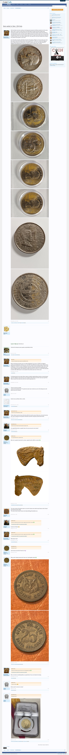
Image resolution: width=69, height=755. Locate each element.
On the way (53, 19)
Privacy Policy (64, 753)
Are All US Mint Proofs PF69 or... (56, 14)
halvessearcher (6, 405)
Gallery (17, 4)
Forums (9, 4)
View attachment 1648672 (23, 524)
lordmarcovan (54, 35)
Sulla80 (53, 40)
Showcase (21, 4)
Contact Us (57, 752)
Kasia (4, 354)
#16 (48, 688)
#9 (48, 503)
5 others (22, 322)
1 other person (25, 741)
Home (5, 4)
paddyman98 (54, 25)
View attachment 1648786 (23, 672)
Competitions (13, 4)
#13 (48, 552)
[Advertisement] (26, 17)
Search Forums (5, 5)
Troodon (12, 322)
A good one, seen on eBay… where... (57, 34)
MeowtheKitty (16, 27)
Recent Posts (10, 5)
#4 (48, 382)
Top (64, 752)
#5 (48, 393)
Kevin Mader (15, 322)
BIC (52, 15)
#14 (48, 662)
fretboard (5, 441)
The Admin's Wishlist (52, 65)
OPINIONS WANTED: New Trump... (57, 29)
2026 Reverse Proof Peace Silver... (56, 17)
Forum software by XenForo (9, 753)
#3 (48, 371)
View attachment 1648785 (15, 672)
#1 (48, 321)
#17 (48, 739)
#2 (48, 353)
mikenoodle (53, 30)
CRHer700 (18, 322)
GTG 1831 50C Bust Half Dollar (56, 22)
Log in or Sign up (63, 0)
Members (29, 4)
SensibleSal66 (13, 406)
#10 (48, 514)
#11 (48, 528)
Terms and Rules (60, 753)
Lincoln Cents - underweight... (56, 27)
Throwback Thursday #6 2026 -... (56, 24)
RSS (65, 752)
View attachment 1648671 (15, 524)
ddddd (5, 394)
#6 (48, 404)
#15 (48, 676)
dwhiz (53, 20)
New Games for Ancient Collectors (56, 39)
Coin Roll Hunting (9, 27)
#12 (48, 540)
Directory (25, 4)
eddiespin (5, 526)
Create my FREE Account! (57, 9)
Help (60, 752)
